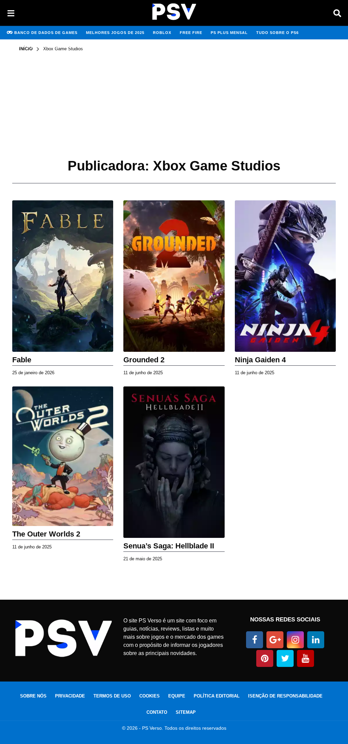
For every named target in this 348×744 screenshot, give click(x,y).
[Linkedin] (315, 639)
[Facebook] (254, 639)
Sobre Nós (33, 695)
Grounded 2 (143, 360)
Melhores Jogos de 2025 (115, 33)
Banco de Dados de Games (45, 33)
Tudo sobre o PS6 (277, 33)
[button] (11, 13)
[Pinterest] (264, 658)
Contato (156, 712)
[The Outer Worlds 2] (62, 456)
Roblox (162, 33)
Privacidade (70, 695)
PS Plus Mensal (229, 33)
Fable (21, 360)
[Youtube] (305, 658)
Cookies (149, 695)
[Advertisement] (174, 102)
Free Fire (191, 33)
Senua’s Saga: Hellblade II (168, 546)
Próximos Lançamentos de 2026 (44, 46)
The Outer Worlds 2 (46, 534)
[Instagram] (295, 639)
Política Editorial (217, 695)
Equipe (176, 695)
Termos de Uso (112, 695)
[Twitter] (285, 658)
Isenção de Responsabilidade (285, 695)
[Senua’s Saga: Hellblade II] (173, 462)
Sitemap (186, 712)
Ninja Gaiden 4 (260, 360)
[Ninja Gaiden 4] (285, 276)
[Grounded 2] (173, 276)
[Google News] (274, 639)
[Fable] (62, 276)
